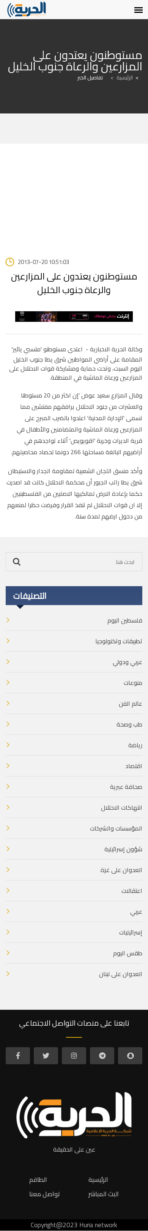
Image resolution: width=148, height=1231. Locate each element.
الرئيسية (121, 77)
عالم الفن (130, 703)
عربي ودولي (127, 662)
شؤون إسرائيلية (123, 849)
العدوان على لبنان (120, 974)
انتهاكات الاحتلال (121, 807)
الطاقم (38, 1179)
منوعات (133, 682)
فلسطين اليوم (124, 620)
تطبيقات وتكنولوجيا (118, 641)
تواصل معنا (44, 1194)
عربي (136, 911)
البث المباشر (103, 1194)
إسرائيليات (130, 932)
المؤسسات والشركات (116, 828)
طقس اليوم (127, 953)
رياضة (135, 745)
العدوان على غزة (121, 870)
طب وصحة (129, 724)
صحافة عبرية (126, 786)
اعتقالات (131, 890)
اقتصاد (133, 766)
